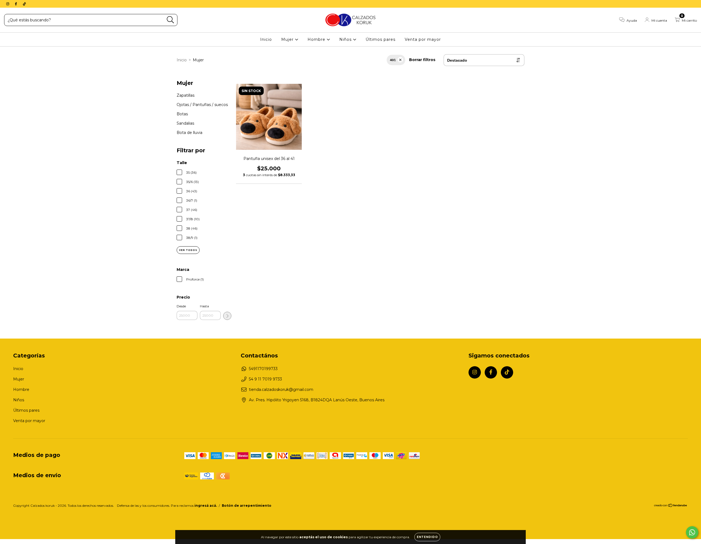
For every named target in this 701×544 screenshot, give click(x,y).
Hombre (317, 39)
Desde (181, 306)
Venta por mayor (423, 39)
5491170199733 (263, 368)
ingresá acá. (205, 505)
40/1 (393, 60)
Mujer (288, 39)
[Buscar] (170, 19)
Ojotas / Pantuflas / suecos (202, 104)
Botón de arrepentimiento (246, 505)
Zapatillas (185, 95)
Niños (346, 39)
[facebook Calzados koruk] (16, 3)
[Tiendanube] (671, 506)
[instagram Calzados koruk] (8, 3)
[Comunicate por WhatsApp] (692, 532)
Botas (182, 113)
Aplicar (227, 316)
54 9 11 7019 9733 (265, 379)
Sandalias (185, 123)
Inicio (266, 39)
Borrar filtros (422, 59)
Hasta (204, 306)
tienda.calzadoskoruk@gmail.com (281, 389)
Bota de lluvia (189, 132)
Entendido (427, 537)
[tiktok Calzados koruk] (24, 3)
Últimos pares (380, 39)
